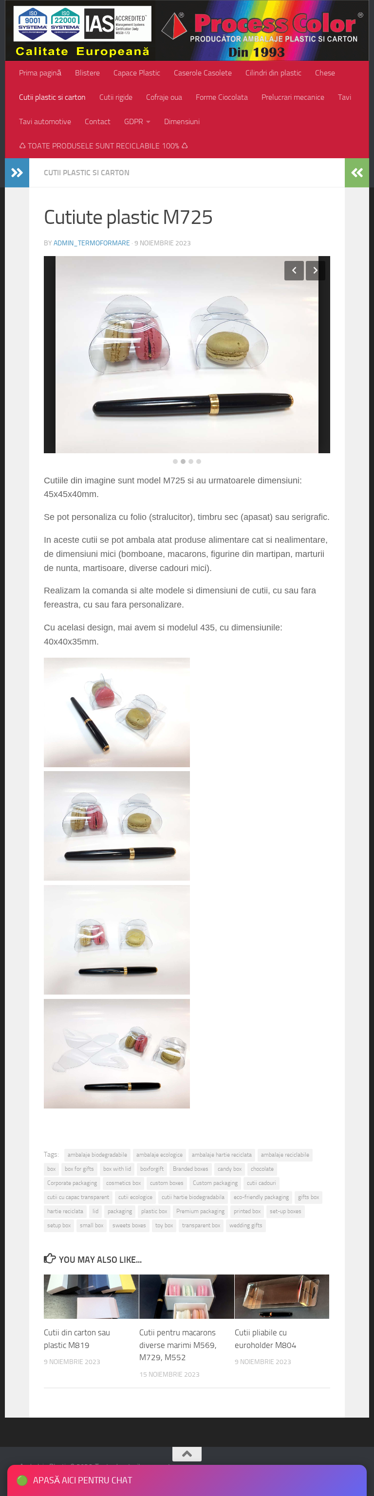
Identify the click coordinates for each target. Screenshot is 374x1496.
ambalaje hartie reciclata (222, 1154)
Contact (98, 121)
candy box (230, 1168)
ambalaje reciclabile (285, 1154)
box (51, 1168)
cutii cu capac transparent (78, 1197)
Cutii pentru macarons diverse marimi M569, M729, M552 (178, 1345)
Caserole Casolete (203, 72)
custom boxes (167, 1183)
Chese (325, 72)
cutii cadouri (261, 1183)
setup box (59, 1225)
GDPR (133, 121)
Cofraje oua (164, 97)
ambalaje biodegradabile (97, 1154)
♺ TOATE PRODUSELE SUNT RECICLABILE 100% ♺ (103, 145)
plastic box (154, 1211)
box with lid (117, 1168)
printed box (247, 1211)
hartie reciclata (65, 1211)
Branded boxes (190, 1168)
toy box (164, 1225)
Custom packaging (215, 1183)
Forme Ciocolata (222, 97)
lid (95, 1211)
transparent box (201, 1225)
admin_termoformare (92, 243)
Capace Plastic (136, 72)
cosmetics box (123, 1183)
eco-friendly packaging (261, 1197)
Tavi (344, 97)
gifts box (308, 1197)
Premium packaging (200, 1211)
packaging (120, 1211)
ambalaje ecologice (159, 1154)
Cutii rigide (115, 97)
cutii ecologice (135, 1197)
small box (91, 1225)
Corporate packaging (72, 1183)
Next (315, 270)
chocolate (262, 1168)
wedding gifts (245, 1225)
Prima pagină (40, 72)
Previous (294, 270)
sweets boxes (129, 1225)
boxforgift (152, 1168)
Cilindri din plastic (273, 72)
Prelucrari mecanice (293, 97)
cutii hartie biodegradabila (193, 1197)
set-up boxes (285, 1211)
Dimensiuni (182, 121)
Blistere (87, 72)
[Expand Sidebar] (17, 172)
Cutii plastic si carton (52, 97)
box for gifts (79, 1168)
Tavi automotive (45, 121)
